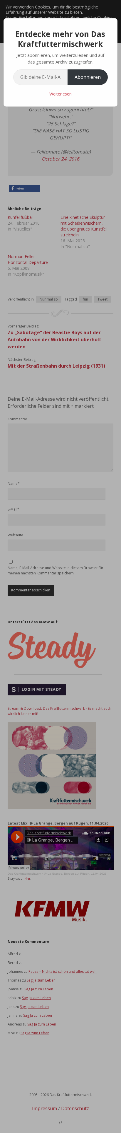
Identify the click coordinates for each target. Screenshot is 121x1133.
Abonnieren (88, 77)
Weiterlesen (60, 94)
